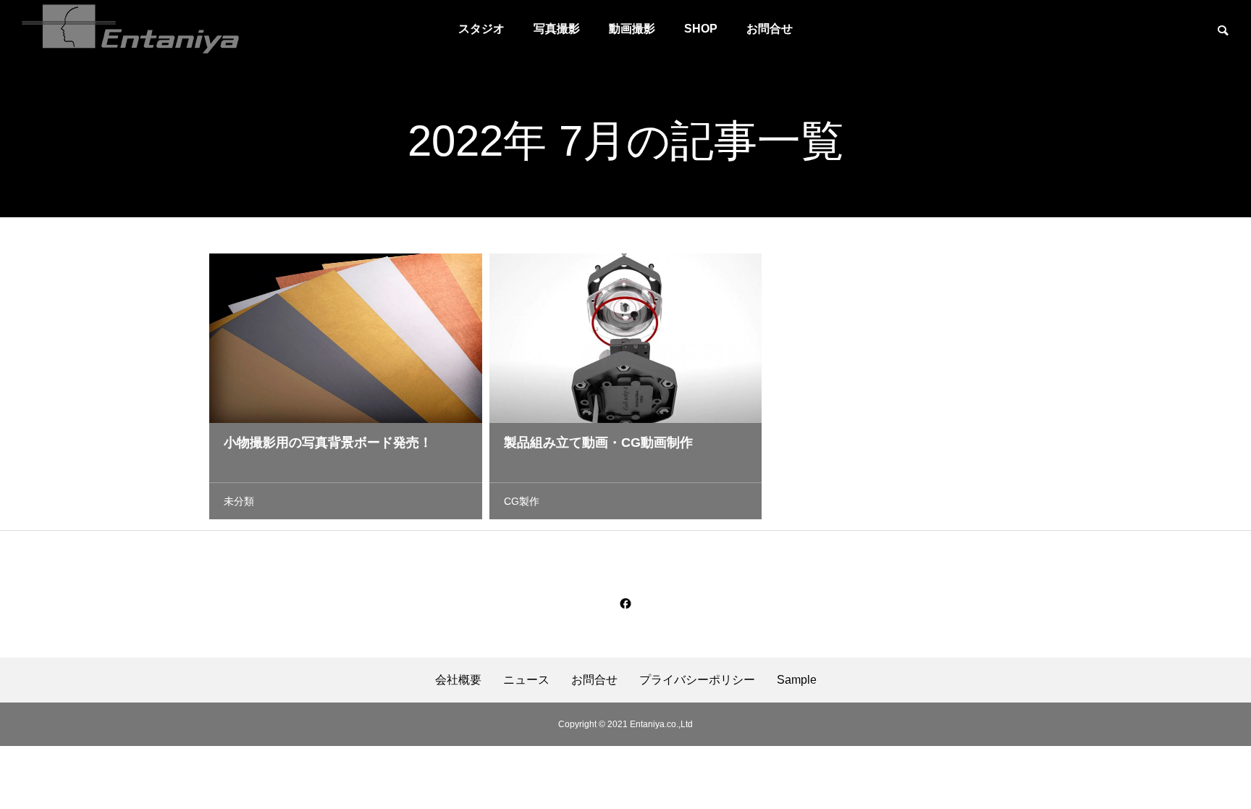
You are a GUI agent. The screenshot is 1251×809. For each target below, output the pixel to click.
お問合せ (769, 28)
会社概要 (458, 680)
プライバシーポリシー (697, 680)
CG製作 (521, 501)
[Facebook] (625, 603)
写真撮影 (557, 28)
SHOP (700, 28)
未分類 (239, 501)
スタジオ (481, 28)
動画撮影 (632, 28)
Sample (797, 680)
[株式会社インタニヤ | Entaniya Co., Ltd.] (130, 29)
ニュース (526, 680)
